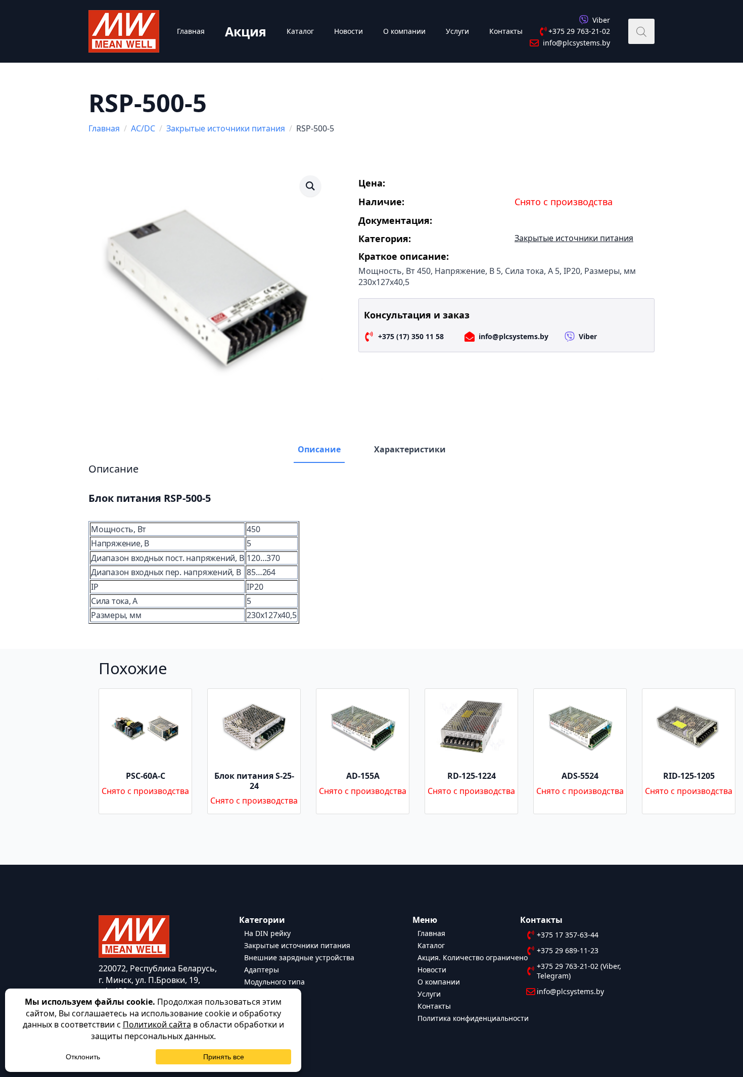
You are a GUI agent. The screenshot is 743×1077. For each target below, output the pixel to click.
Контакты (506, 31)
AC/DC (143, 128)
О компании (404, 31)
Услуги (457, 31)
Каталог (300, 31)
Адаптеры (261, 969)
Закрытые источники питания (225, 128)
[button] (310, 186)
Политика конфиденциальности (473, 1017)
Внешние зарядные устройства (299, 957)
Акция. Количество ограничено (472, 957)
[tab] (319, 449)
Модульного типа (274, 981)
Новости (348, 31)
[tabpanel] (371, 543)
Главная (191, 31)
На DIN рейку (267, 932)
